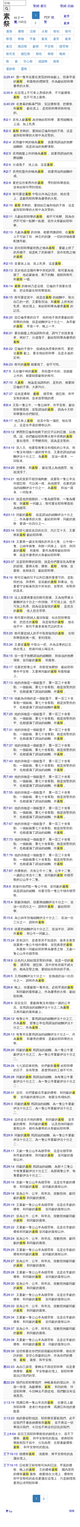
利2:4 (7, 142)
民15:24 (8, 940)
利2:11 (8, 216)
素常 (67, 16)
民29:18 (8, 1193)
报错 (71, 1510)
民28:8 (8, 987)
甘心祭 (28, 61)
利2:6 (7, 164)
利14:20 (8, 467)
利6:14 (8, 286)
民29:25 (8, 1249)
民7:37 (8, 745)
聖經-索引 (40, 6)
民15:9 (8, 929)
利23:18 (8, 541)
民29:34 (8, 1317)
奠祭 (9, 31)
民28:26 (8, 1065)
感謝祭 (43, 61)
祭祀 (56, 31)
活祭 (33, 31)
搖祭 (56, 61)
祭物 (21, 38)
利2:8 (7, 182)
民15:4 (8, 902)
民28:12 (8, 1018)
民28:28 (8, 1077)
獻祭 (36, 46)
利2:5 (7, 153)
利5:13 (8, 270)
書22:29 (8, 1382)
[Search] (6, 8)
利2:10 (8, 205)
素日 (9, 46)
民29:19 (8, 1204)
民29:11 (8, 1150)
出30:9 (8, 92)
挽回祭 (22, 46)
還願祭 (10, 68)
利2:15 (8, 263)
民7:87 (8, 870)
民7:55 (8, 792)
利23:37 (8, 561)
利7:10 (8, 382)
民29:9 (8, 1135)
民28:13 (8, 1034)
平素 (33, 38)
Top (10, 1510)
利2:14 (8, 247)
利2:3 (7, 130)
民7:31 (8, 729)
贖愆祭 (25, 53)
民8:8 (7, 886)
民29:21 (8, 1216)
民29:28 (8, 1272)
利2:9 (7, 194)
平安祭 (49, 46)
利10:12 (8, 432)
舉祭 (51, 53)
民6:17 (8, 667)
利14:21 (8, 479)
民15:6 (8, 917)
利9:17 (8, 420)
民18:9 (8, 960)
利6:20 (8, 317)
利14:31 (8, 499)
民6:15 (8, 655)
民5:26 (8, 644)
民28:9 (8, 1003)
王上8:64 (9, 1433)
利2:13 (8, 232)
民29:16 (8, 1182)
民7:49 (8, 776)
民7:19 (8, 698)
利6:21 (8, 333)
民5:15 (8, 597)
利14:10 (8, 447)
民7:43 (8, 761)
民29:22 (8, 1227)
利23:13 (8, 514)
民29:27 (8, 1261)
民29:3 (8, 1103)
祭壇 (9, 38)
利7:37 (8, 393)
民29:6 (8, 1119)
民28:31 (8, 1092)
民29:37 (8, 1328)
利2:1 (7, 119)
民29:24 (8, 1238)
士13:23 (8, 1418)
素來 (67, 23)
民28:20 (8, 1050)
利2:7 (7, 171)
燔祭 (21, 31)
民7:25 (8, 714)
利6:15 (8, 297)
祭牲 (39, 53)
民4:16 (8, 577)
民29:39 (8, 1351)
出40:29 (8, 104)
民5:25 (8, 633)
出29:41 (8, 77)
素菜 (44, 38)
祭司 (68, 31)
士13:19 (8, 1402)
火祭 (45, 31)
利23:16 (8, 530)
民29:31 (8, 1294)
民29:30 (8, 1283)
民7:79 (8, 855)
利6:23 (8, 364)
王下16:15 (10, 1465)
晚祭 (62, 53)
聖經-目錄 (67, 6)
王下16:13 (10, 1454)
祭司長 (10, 53)
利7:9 (7, 371)
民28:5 (8, 976)
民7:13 (8, 682)
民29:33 (8, 1306)
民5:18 (8, 617)
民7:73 (8, 839)
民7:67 (8, 823)
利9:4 (7, 405)
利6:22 (8, 348)
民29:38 (8, 1339)
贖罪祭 (64, 46)
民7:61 (8, 808)
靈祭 (24, 68)
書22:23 (8, 1366)
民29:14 (8, 1166)
